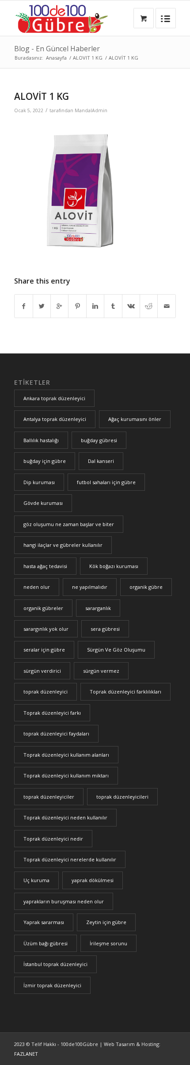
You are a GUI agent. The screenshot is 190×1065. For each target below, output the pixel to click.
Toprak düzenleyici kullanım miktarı (66, 775)
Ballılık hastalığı (41, 440)
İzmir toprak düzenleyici (52, 985)
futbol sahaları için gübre (106, 482)
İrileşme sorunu (108, 943)
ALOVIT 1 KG (88, 57)
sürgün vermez (101, 670)
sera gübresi (105, 628)
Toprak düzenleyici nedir (53, 838)
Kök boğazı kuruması (113, 566)
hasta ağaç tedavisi (45, 566)
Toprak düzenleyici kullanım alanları (66, 754)
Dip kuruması (39, 482)
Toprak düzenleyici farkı (52, 712)
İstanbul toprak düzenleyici (55, 964)
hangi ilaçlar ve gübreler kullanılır (63, 545)
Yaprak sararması (43, 922)
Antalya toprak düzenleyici (54, 419)
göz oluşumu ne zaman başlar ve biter (68, 524)
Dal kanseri (101, 461)
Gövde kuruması (43, 503)
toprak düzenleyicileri (122, 796)
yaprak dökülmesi (93, 880)
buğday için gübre (44, 461)
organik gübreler (43, 608)
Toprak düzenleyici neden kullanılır (65, 817)
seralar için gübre (44, 649)
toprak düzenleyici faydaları (56, 733)
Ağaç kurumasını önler (134, 419)
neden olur (36, 587)
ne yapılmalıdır (89, 587)
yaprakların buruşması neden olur (63, 901)
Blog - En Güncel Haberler (57, 48)
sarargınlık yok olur (45, 628)
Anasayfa (56, 57)
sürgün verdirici (42, 670)
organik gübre (146, 587)
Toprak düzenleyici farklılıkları (125, 691)
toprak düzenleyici (45, 691)
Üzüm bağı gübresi (45, 943)
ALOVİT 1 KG (41, 96)
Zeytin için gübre (106, 922)
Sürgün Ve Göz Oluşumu (116, 649)
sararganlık (98, 608)
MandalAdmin (91, 110)
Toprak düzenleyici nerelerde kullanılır (69, 859)
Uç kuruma (36, 880)
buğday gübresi (99, 440)
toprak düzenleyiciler (48, 796)
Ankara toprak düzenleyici (54, 398)
